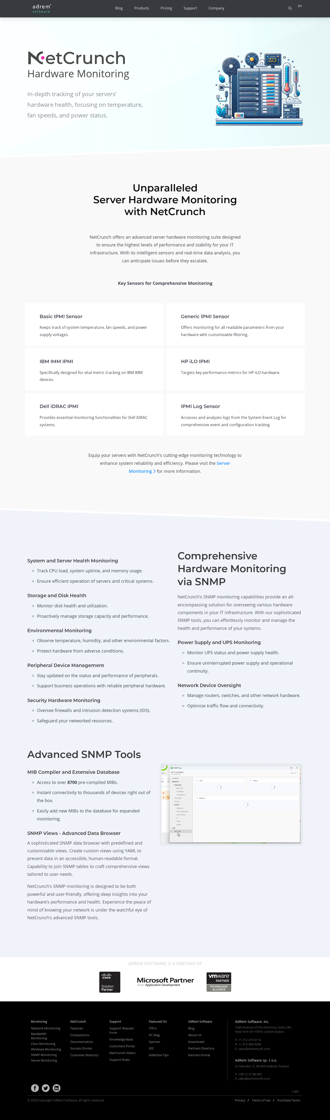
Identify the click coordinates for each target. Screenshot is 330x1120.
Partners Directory (201, 1048)
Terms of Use (261, 1100)
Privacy (240, 1100)
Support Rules (119, 1059)
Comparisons (79, 1035)
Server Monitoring (44, 1060)
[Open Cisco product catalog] (109, 982)
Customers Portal (122, 1046)
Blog (119, 8)
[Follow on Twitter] (46, 1088)
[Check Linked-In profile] (56, 1088)
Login (295, 1091)
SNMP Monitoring (44, 1055)
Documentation (81, 1042)
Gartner (154, 1042)
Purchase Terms (288, 1100)
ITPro (153, 1028)
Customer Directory (84, 1055)
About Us (194, 1035)
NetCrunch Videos (122, 1053)
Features (76, 1028)
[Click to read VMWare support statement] (219, 982)
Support (190, 8)
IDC (151, 1048)
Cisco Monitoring (43, 1043)
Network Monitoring (45, 1028)
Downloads (196, 1042)
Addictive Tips (159, 1055)
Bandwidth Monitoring (39, 1036)
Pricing (166, 8)
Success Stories (81, 1048)
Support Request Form (121, 1030)
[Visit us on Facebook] (35, 1088)
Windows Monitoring (46, 1049)
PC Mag (154, 1035)
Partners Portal (199, 1055)
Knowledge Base (121, 1039)
